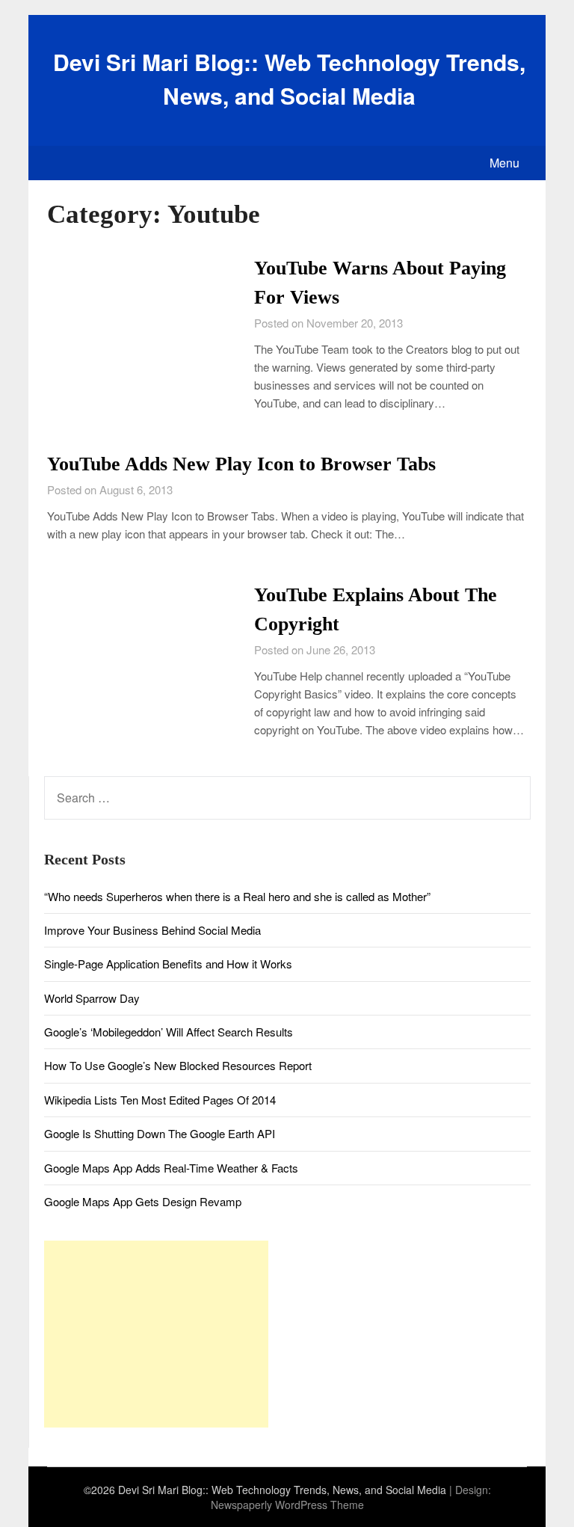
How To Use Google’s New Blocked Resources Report (178, 1065)
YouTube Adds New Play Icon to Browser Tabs (241, 464)
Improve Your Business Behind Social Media (152, 930)
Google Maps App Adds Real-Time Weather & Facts (171, 1168)
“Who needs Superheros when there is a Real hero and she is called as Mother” (237, 896)
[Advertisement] (156, 1334)
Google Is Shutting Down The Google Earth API (159, 1133)
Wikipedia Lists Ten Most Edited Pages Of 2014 (160, 1099)
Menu (504, 162)
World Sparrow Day (92, 998)
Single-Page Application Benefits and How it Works (168, 963)
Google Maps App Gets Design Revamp (142, 1201)
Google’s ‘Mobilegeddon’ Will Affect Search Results (168, 1031)
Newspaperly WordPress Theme (287, 1504)
